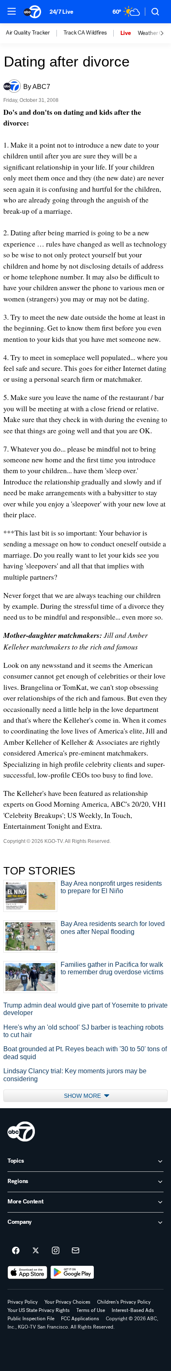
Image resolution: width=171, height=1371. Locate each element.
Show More (83, 1095)
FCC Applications (80, 1318)
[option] (35, 33)
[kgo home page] (21, 1131)
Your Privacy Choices (67, 1301)
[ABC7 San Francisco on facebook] (15, 1251)
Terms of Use (90, 1310)
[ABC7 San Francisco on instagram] (55, 1251)
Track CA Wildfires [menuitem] (85, 33)
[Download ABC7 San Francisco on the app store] (27, 1272)
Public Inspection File (30, 1318)
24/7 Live (61, 12)
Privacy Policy (22, 1301)
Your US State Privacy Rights (38, 1310)
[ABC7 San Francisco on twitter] (35, 1251)
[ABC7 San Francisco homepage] (32, 11)
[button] (11, 11)
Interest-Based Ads (133, 1310)
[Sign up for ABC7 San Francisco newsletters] (75, 1251)
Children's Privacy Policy (124, 1301)
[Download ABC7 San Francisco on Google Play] (72, 1272)
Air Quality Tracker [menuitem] (28, 33)
